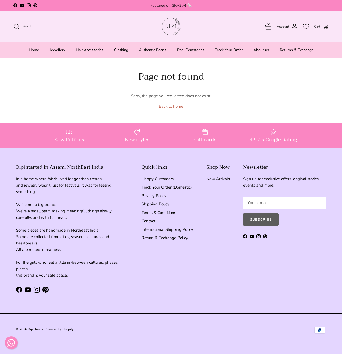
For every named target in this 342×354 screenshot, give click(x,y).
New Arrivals (218, 179)
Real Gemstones (190, 49)
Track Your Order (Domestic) (167, 187)
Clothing (121, 49)
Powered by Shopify (59, 329)
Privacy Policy (154, 195)
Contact (148, 221)
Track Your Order (229, 49)
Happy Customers (158, 179)
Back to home (171, 106)
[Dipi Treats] (171, 27)
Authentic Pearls (152, 49)
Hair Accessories (89, 49)
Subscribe (261, 219)
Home (34, 49)
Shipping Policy (155, 204)
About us (261, 49)
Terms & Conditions (159, 212)
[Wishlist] (306, 26)
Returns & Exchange (296, 49)
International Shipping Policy (167, 229)
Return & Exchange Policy (165, 237)
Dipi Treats (35, 329)
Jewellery (57, 49)
